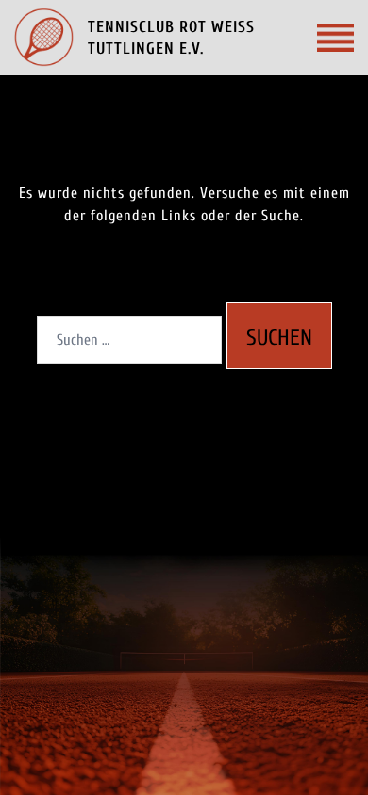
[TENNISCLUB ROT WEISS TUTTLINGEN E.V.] (44, 37)
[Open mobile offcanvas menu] (335, 38)
